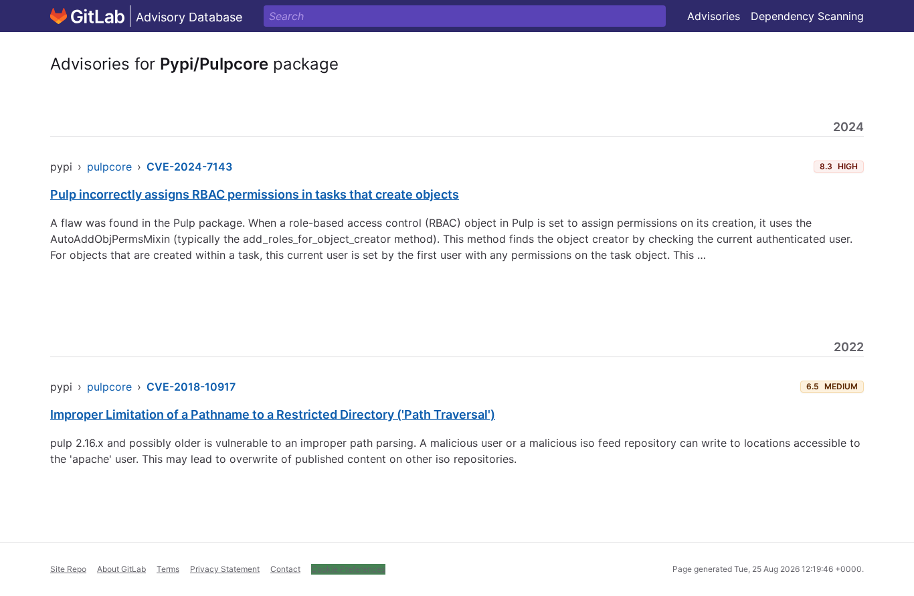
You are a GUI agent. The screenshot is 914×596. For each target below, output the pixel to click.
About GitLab (121, 569)
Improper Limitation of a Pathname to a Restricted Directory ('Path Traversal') (272, 414)
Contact (285, 569)
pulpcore (109, 166)
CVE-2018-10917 (191, 386)
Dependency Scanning (807, 16)
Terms (168, 569)
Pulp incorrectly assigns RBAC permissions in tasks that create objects (254, 194)
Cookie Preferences (348, 569)
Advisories (713, 16)
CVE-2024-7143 (189, 166)
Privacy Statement (225, 569)
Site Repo (68, 569)
